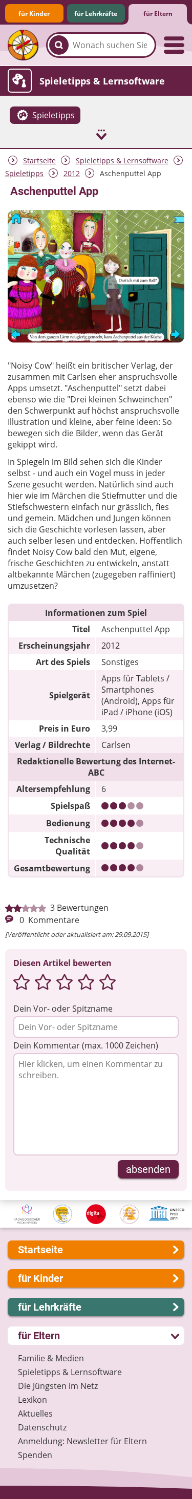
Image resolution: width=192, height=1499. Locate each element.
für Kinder (34, 13)
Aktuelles (35, 1413)
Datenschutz (42, 1427)
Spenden (35, 1455)
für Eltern (158, 13)
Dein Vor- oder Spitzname (63, 1008)
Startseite (39, 160)
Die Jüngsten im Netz (58, 1385)
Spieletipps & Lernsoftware (122, 160)
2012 (71, 173)
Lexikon (32, 1399)
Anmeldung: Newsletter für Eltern (82, 1441)
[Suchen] (59, 45)
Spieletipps (24, 173)
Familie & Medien (51, 1358)
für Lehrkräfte (95, 13)
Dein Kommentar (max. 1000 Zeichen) (85, 1045)
